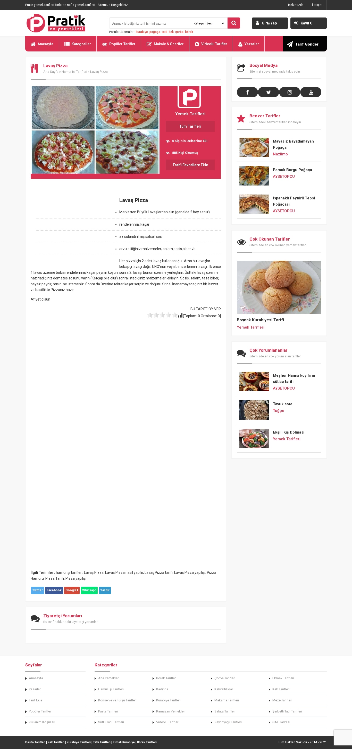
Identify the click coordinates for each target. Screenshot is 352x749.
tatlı (164, 32)
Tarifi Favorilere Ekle (190, 165)
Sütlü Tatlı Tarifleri (111, 722)
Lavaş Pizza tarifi (159, 572)
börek (189, 32)
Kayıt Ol (307, 23)
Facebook (54, 590)
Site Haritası (281, 722)
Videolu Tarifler (214, 44)
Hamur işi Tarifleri (74, 72)
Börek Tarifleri (166, 678)
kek (171, 32)
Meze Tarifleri (282, 700)
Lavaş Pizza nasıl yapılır (124, 572)
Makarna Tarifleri (226, 700)
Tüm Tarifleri (190, 126)
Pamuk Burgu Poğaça (292, 170)
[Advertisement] (74, 230)
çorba (179, 32)
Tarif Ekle (35, 700)
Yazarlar (252, 44)
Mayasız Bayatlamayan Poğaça (293, 144)
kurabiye (142, 32)
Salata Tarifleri (224, 711)
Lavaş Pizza (94, 572)
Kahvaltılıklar (223, 689)
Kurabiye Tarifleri (168, 700)
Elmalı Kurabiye (124, 742)
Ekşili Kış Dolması (288, 432)
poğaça (154, 32)
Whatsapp (89, 590)
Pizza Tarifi (54, 578)
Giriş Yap (269, 23)
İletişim (317, 5)
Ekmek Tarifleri (283, 678)
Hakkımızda (295, 5)
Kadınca (162, 689)
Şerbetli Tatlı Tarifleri (287, 711)
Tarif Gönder (307, 44)
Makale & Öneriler (169, 44)
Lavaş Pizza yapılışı (189, 572)
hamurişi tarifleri (69, 572)
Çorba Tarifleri (224, 678)
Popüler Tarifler (122, 44)
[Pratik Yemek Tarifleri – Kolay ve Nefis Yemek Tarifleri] (64, 23)
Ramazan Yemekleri (170, 711)
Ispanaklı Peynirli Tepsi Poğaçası (294, 201)
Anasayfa (45, 44)
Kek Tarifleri (281, 689)
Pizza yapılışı (75, 578)
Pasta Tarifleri (108, 711)
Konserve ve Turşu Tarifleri (117, 700)
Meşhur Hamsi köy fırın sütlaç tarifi (294, 378)
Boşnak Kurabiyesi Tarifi (260, 320)
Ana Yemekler (108, 678)
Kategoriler (81, 44)
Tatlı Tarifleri (102, 742)
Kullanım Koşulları (42, 722)
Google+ (71, 590)
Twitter (37, 590)
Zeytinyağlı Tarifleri (228, 722)
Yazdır (105, 590)
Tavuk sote (282, 404)
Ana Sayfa (50, 72)
